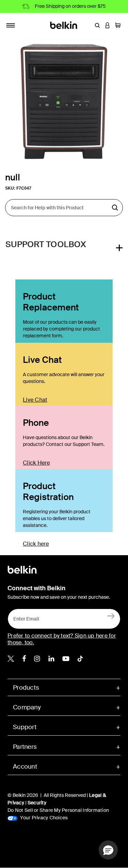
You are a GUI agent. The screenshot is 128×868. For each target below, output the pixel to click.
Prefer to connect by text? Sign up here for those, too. (62, 639)
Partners (25, 747)
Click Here (36, 462)
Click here (36, 543)
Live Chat (35, 399)
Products (26, 688)
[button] (97, 25)
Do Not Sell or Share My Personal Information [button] (58, 810)
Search (115, 207)
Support (25, 727)
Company (27, 707)
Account (25, 766)
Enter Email (24, 617)
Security (37, 803)
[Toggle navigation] (10, 25)
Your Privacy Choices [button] (43, 818)
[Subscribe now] (111, 616)
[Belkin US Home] (64, 24)
